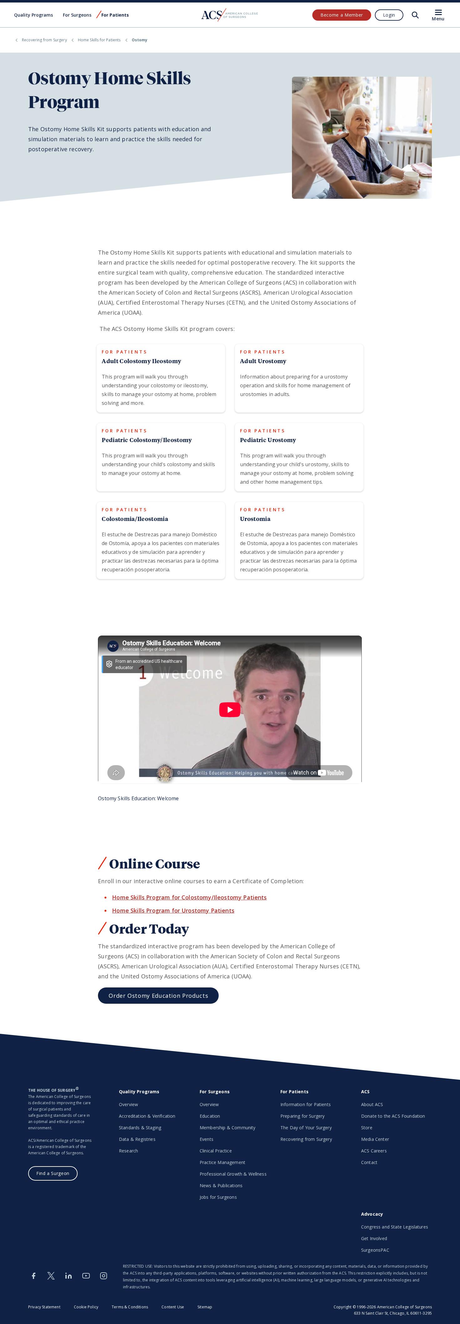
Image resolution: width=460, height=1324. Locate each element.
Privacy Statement (44, 1307)
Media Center (375, 1139)
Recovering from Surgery (44, 40)
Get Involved (374, 1238)
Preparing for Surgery (302, 1116)
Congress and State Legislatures (394, 1227)
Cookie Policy (86, 1307)
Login (389, 15)
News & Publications (221, 1185)
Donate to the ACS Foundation (393, 1116)
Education (210, 1116)
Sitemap (204, 1307)
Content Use (172, 1307)
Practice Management (222, 1162)
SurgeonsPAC (375, 1250)
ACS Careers (374, 1151)
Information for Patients (305, 1104)
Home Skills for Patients (99, 40)
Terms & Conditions (130, 1307)
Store (366, 1128)
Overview (128, 1104)
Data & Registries (137, 1139)
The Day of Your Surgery (306, 1128)
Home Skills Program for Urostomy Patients (173, 910)
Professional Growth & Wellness (233, 1174)
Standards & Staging (140, 1128)
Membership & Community (228, 1128)
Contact (369, 1162)
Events (206, 1139)
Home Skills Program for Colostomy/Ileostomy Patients (189, 897)
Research (128, 1151)
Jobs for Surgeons (218, 1197)
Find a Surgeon (52, 1173)
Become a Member (341, 15)
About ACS (372, 1104)
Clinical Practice (216, 1151)
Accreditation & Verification (147, 1116)
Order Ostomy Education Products (158, 995)
